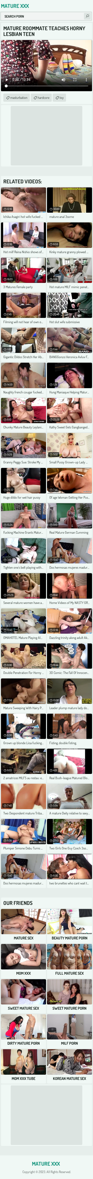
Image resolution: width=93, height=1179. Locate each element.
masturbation (18, 97)
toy (62, 97)
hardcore (43, 97)
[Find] (87, 16)
